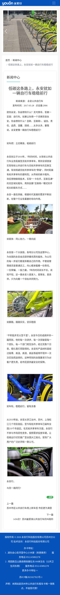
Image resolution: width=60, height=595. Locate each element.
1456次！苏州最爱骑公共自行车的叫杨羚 (33, 519)
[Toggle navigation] (54, 3)
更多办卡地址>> (30, 570)
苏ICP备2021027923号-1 (30, 577)
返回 (50, 497)
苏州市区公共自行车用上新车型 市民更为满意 (29, 508)
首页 (7, 60)
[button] (6, 31)
